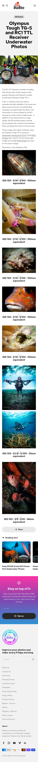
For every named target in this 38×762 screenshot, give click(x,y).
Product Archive (8, 699)
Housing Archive (8, 679)
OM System (19, 17)
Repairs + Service (8, 703)
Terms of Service (8, 719)
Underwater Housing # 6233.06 (14, 135)
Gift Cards (6, 676)
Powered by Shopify (19, 756)
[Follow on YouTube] (14, 743)
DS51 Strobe (22, 141)
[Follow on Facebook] (3, 743)
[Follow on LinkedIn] (25, 743)
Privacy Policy (7, 695)
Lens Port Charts (8, 683)
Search (4, 707)
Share (20, 529)
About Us (5, 667)
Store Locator (7, 715)
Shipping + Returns (9, 711)
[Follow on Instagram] (8, 743)
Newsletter (6, 687)
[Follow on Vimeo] (19, 743)
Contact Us (6, 671)
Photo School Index (9, 691)
